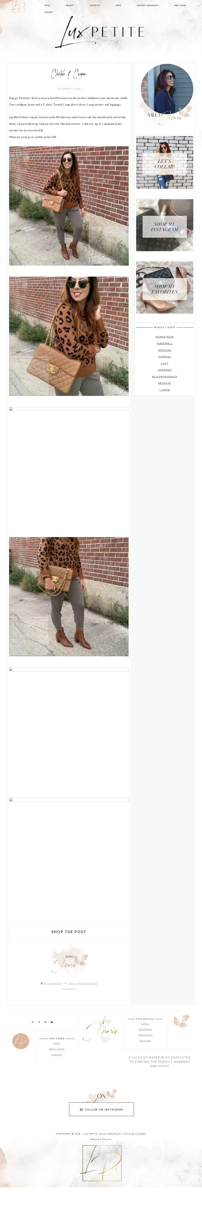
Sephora (164, 350)
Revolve (164, 383)
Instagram (145, 1035)
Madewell (165, 343)
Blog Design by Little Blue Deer (123, 1134)
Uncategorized (87, 983)
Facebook (145, 1029)
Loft (164, 363)
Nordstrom (165, 336)
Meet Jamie (57, 1049)
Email (145, 1024)
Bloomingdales (164, 376)
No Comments (53, 983)
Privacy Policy (101, 1139)
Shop (56, 1043)
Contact (56, 1054)
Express (165, 356)
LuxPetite (42, 39)
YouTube (145, 1040)
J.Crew (164, 389)
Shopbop (165, 369)
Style (72, 983)
